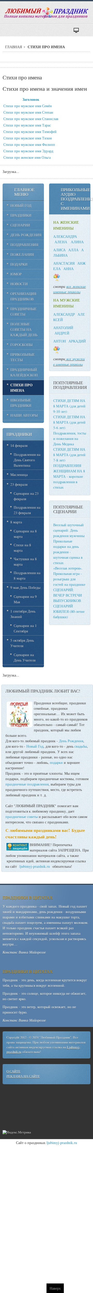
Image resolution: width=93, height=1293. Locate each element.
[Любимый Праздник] (46, 13)
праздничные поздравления (27, 784)
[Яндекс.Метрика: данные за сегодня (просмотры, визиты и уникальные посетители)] (17, 1132)
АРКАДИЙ (77, 341)
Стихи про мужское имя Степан (28, 112)
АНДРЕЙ (62, 333)
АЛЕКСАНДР (64, 314)
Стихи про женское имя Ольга (27, 157)
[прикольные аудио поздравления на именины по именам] (65, 286)
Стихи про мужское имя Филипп (29, 144)
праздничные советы (21, 816)
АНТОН (59, 341)
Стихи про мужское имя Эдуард (28, 150)
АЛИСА (59, 249)
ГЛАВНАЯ (13, 46)
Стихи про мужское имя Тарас (27, 125)
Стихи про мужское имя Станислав (30, 118)
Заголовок (30, 99)
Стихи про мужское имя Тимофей (30, 131)
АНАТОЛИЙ (63, 327)
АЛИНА (77, 241)
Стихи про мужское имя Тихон (27, 138)
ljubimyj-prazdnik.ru (34, 866)
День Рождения (71, 740)
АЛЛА (73, 249)
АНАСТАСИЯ (64, 263)
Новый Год (34, 746)
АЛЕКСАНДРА (65, 236)
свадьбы (80, 746)
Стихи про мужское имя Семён (27, 105)
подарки (56, 762)
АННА (68, 268)
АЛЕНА (61, 241)
